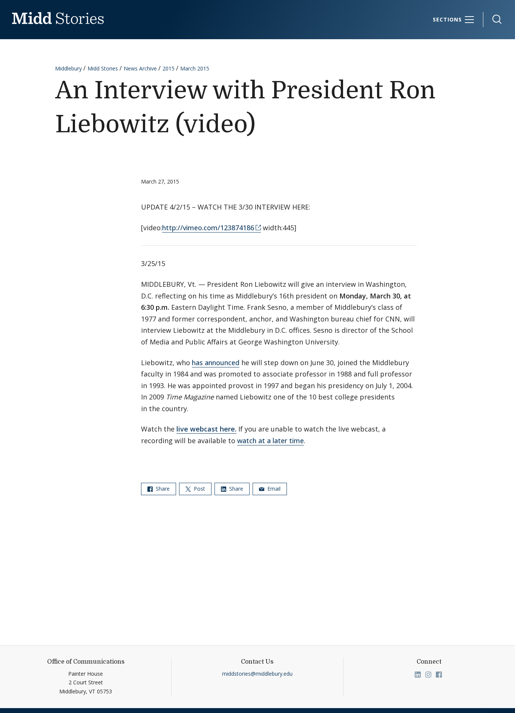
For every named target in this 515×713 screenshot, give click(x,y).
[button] (493, 19)
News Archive (140, 68)
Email (273, 488)
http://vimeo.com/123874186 (208, 227)
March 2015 (194, 68)
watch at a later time (270, 440)
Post (198, 488)
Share (162, 488)
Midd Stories (102, 68)
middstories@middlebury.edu (257, 673)
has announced (215, 362)
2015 (168, 68)
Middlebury (68, 68)
